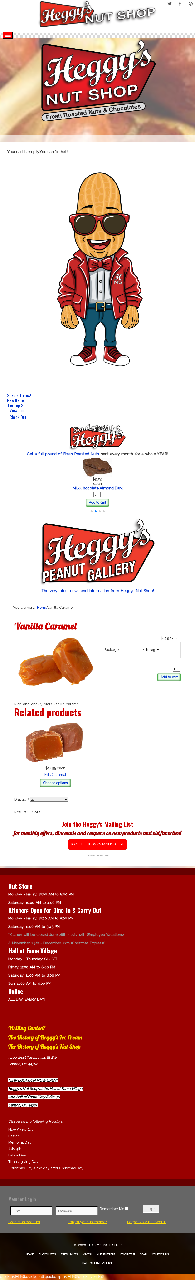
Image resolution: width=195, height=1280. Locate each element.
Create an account (24, 1222)
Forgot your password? (146, 1222)
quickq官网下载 (13, 1277)
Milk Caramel (55, 774)
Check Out (18, 417)
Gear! (143, 1254)
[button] (92, 511)
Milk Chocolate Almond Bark (97, 488)
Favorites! (127, 1254)
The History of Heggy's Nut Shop (44, 1046)
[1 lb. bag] (55, 667)
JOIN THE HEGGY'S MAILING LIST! (97, 844)
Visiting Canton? (27, 1028)
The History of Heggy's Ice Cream (45, 1037)
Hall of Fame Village (97, 1263)
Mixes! (87, 1254)
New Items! (16, 400)
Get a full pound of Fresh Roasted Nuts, (64, 454)
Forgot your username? (87, 1222)
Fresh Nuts (69, 1254)
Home (30, 1254)
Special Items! (19, 395)
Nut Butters (106, 1254)
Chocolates (47, 1254)
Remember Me (112, 1209)
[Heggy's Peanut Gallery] (97, 552)
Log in (151, 1209)
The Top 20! (17, 405)
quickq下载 (35, 1277)
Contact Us (160, 1254)
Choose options (55, 783)
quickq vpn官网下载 (61, 1277)
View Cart (18, 411)
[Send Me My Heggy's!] (97, 438)
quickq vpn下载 (91, 1277)
